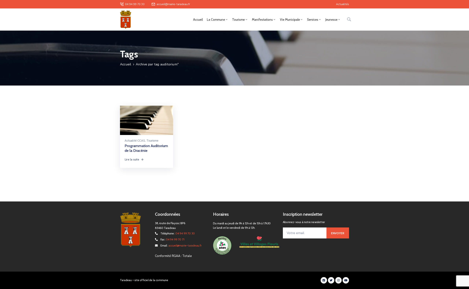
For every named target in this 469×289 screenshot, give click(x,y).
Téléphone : (177, 233)
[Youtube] (346, 280)
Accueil (198, 19)
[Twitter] (331, 280)
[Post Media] (146, 123)
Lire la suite (132, 159)
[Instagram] (338, 280)
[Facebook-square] (324, 280)
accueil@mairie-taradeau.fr (173, 4)
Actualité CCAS (135, 141)
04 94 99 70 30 (135, 4)
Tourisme (152, 141)
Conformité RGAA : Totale (173, 256)
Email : (181, 245)
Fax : (172, 239)
